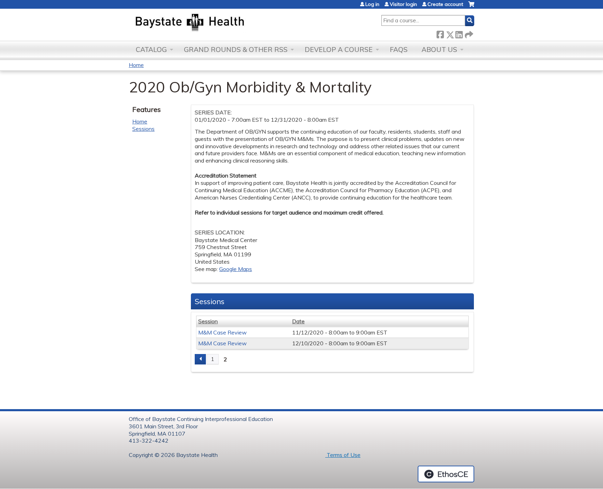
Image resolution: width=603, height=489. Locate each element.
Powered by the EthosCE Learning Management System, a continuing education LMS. (446, 474)
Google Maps (235, 268)
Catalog (151, 49)
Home (136, 64)
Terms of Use (342, 454)
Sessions (143, 128)
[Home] (222, 23)
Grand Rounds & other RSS (236, 49)
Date (298, 321)
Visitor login (403, 4)
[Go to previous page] (200, 359)
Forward (468, 33)
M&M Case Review (222, 332)
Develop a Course (339, 49)
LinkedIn (458, 33)
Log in (372, 4)
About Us (439, 49)
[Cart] (471, 7)
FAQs (399, 49)
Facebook (440, 33)
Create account (445, 4)
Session (208, 321)
